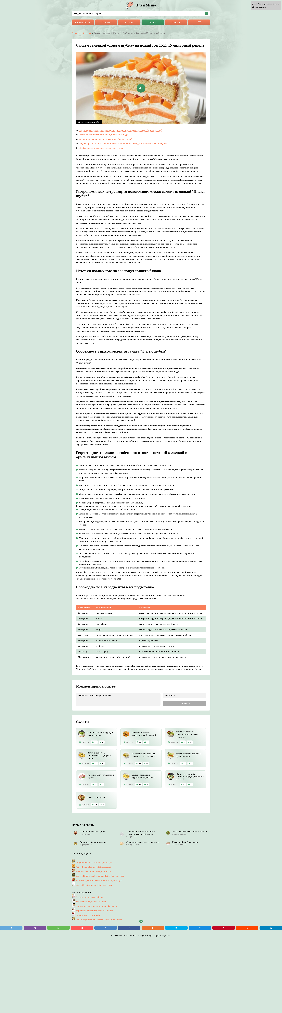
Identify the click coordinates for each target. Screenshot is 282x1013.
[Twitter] (176, 928)
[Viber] (35, 928)
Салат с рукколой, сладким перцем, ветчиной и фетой (190, 776)
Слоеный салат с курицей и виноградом (100, 733)
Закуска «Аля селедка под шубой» (100, 776)
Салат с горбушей (96, 797)
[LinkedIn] (271, 928)
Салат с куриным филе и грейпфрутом (188, 755)
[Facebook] (129, 928)
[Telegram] (11, 928)
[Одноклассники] (153, 928)
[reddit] (247, 928)
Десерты (176, 22)
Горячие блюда (82, 22)
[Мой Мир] (200, 928)
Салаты (152, 22)
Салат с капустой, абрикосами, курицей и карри (99, 755)
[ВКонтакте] (105, 928)
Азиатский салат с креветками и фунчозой (144, 733)
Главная (76, 33)
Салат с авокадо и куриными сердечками (143, 776)
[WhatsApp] (58, 928)
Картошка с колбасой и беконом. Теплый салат (144, 755)
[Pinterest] (223, 928)
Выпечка (106, 22)
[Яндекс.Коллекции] (82, 928)
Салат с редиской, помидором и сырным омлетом (187, 734)
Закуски (129, 22)
